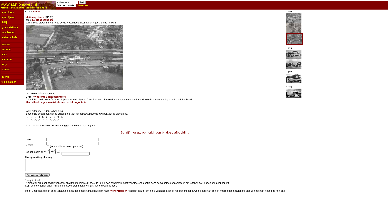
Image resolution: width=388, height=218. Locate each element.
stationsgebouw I (35, 17)
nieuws (6, 44)
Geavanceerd (83, 5)
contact (6, 69)
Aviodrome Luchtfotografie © (49, 97)
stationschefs (9, 37)
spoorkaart (8, 12)
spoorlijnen (8, 17)
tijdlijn (5, 22)
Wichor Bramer (118, 191)
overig (5, 77)
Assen (36, 11)
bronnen (6, 49)
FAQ (4, 64)
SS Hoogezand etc (43, 20)
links (4, 54)
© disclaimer (9, 82)
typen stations (10, 27)
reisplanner (8, 32)
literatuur (7, 59)
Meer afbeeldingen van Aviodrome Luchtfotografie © (56, 102)
